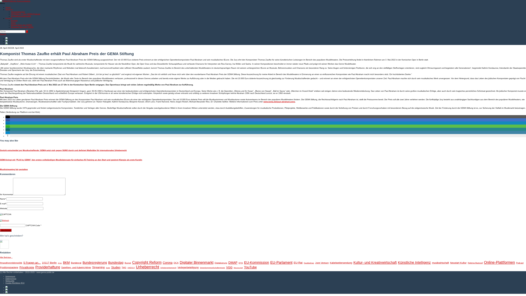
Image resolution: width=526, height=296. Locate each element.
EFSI (241, 263)
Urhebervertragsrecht (168, 268)
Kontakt (14, 20)
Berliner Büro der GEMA (21, 25)
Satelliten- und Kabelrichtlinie (76, 267)
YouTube (250, 267)
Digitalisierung (221, 263)
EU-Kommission (256, 262)
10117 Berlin (49, 262)
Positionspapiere (9, 267)
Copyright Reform (146, 262)
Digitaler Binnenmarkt (196, 262)
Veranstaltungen (18, 12)
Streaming (98, 267)
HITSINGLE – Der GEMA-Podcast (25, 14)
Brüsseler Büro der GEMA (22, 27)
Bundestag (115, 262)
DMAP (232, 262)
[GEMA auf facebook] (265, 38)
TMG (124, 267)
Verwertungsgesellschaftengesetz (212, 268)
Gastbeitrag (309, 263)
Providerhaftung (47, 267)
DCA (176, 263)
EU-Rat (298, 262)
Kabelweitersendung (341, 262)
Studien (115, 267)
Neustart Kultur (458, 262)
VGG (229, 267)
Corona (167, 262)
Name (3, 199)
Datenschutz (10, 279)
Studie (108, 268)
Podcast (520, 263)
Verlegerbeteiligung (188, 267)
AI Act (60, 263)
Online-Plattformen (499, 262)
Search (3, 34)
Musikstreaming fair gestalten (14, 169)
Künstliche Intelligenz (414, 262)
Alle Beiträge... (6, 257)
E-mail (3, 204)
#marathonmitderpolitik (21, 16)
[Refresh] (4, 220)
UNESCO (131, 268)
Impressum (10, 276)
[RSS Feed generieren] (265, 41)
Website (3, 208)
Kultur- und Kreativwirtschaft (375, 262)
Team (13, 23)
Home (8, 7)
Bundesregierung (95, 262)
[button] (7, 117)
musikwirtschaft (440, 262)
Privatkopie (26, 267)
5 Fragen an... (32, 262)
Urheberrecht (147, 267)
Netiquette (9, 281)
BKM (66, 262)
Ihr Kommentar (6, 194)
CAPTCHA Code (33, 225)
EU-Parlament (281, 262)
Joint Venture (322, 263)
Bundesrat (76, 263)
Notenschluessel (475, 263)
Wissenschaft (238, 268)
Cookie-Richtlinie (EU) (15, 283)
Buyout (128, 263)
